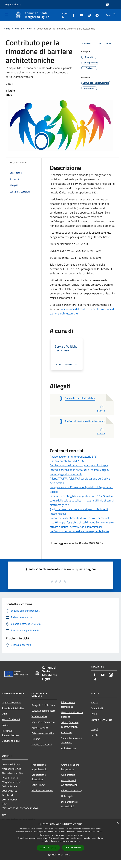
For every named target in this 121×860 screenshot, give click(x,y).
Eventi (94, 735)
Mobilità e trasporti (42, 744)
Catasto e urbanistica (43, 733)
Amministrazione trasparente (70, 767)
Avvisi (29, 28)
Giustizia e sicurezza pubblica (72, 714)
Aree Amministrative (13, 708)
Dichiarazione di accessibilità (69, 804)
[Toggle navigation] (6, 15)
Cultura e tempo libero (43, 710)
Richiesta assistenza (42, 790)
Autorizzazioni (68, 748)
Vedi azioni (103, 43)
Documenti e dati (11, 741)
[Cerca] (114, 15)
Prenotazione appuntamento (39, 767)
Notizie (94, 702)
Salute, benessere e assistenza (71, 740)
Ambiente (66, 732)
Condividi (87, 43)
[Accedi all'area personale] (107, 4)
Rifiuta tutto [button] (73, 847)
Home (7, 28)
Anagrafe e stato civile (43, 705)
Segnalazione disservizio (39, 777)
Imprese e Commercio (43, 722)
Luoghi (94, 729)
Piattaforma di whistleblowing (69, 782)
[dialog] (60, 839)
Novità (18, 28)
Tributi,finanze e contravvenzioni (69, 724)
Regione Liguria (13, 4)
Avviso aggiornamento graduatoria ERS (73, 456)
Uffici (4, 714)
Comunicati (97, 708)
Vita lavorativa (39, 716)
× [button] (117, 823)
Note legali (67, 796)
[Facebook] (72, 15)
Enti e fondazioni (11, 719)
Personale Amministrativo (10, 733)
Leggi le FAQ (38, 785)
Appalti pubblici (40, 727)
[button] (60, 854)
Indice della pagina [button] (18, 162)
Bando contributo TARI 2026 (67, 461)
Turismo (36, 739)
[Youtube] (80, 15)
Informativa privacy (71, 790)
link (78, 841)
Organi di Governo (11, 702)
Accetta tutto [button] (48, 847)
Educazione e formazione (68, 704)
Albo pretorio (68, 775)
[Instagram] (88, 15)
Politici (5, 725)
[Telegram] (96, 15)
